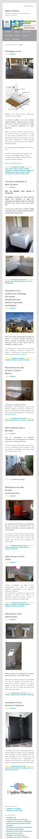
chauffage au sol (9, 170)
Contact (7, 39)
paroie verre (30, 768)
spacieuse (15, 769)
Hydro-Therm (12, 10)
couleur (7, 547)
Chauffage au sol (13, 51)
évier (26, 281)
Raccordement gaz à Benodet (15, 829)
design (22, 281)
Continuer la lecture (22, 354)
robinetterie (14, 606)
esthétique (21, 604)
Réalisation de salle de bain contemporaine (19, 831)
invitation (20, 547)
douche (7, 420)
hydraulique (14, 360)
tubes (27, 174)
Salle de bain (8, 35)
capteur (11, 168)
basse (6, 168)
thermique (22, 174)
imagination (13, 695)
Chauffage (17, 31)
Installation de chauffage (18, 167)
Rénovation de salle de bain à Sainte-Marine (14, 370)
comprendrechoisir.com (16, 163)
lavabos (27, 604)
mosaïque (23, 768)
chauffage (26, 168)
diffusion (16, 170)
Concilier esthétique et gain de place (16, 183)
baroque (7, 695)
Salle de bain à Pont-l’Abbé (14, 833)
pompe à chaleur (19, 172)
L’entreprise (8, 31)
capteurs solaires (18, 168)
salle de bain (30, 420)
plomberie (17, 420)
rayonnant (20, 360)
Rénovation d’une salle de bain (13, 615)
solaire (17, 174)
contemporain (14, 604)
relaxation (7, 549)
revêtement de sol (10, 174)
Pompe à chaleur (26, 31)
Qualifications (15, 39)
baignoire (7, 281)
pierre (18, 695)
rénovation (27, 172)
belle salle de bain (15, 281)
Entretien (17, 35)
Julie (20, 45)
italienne (12, 420)
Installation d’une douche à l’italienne (14, 704)
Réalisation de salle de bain (18, 279)
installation (23, 170)
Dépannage (25, 35)
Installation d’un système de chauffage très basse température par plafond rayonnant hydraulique (15, 298)
